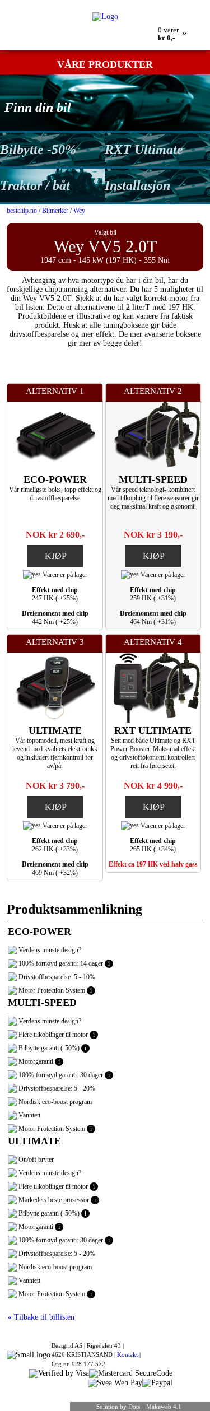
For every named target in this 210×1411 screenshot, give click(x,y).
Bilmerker (55, 211)
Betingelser (159, 4)
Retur (89, 4)
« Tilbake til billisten (41, 1317)
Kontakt (127, 1354)
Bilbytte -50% (38, 149)
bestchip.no (22, 211)
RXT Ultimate (144, 149)
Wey (79, 211)
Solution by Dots (118, 1406)
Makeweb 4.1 (163, 1406)
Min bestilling (55, 4)
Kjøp (56, 556)
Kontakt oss (120, 4)
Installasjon (137, 185)
